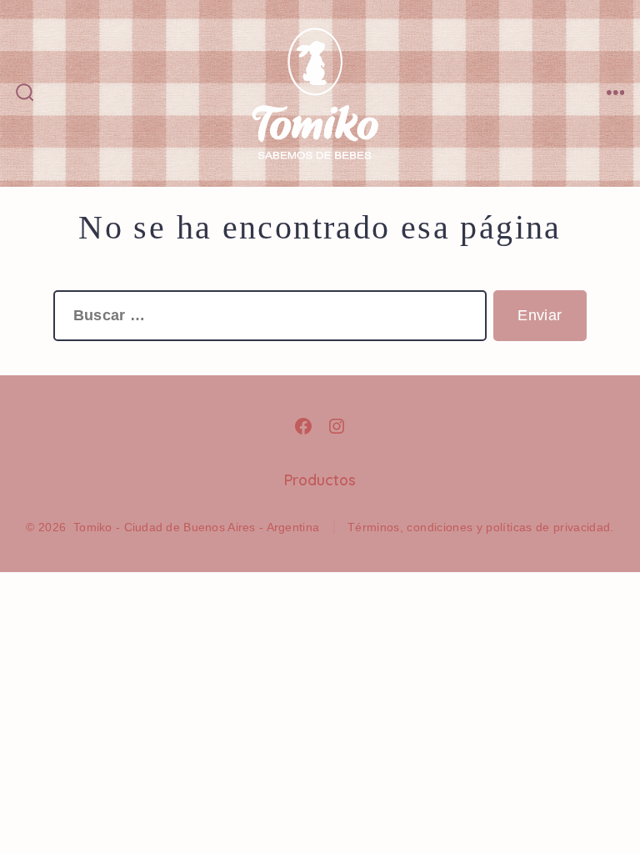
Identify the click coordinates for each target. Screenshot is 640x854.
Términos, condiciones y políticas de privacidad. (481, 527)
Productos (320, 479)
